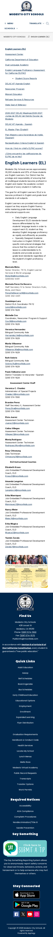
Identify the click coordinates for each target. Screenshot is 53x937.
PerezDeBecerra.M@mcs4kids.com (21, 293)
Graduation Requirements (25, 734)
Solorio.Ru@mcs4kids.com (17, 363)
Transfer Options (25, 784)
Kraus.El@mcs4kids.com (16, 476)
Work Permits (25, 789)
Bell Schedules (25, 678)
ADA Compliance (25, 811)
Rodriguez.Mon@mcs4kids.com (20, 445)
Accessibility (25, 805)
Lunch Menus (25, 756)
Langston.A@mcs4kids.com (18, 490)
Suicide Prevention (25, 827)
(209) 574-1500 (28, 632)
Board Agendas (25, 684)
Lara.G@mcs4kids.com (15, 307)
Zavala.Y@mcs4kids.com (16, 546)
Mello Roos (25, 762)
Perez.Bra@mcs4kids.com (17, 408)
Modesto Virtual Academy (25, 767)
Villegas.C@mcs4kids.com (17, 434)
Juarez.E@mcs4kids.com (17, 423)
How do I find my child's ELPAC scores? (24, 148)
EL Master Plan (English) (16, 129)
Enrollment (25, 711)
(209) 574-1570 (27, 635)
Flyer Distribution (25, 722)
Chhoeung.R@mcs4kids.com (18, 456)
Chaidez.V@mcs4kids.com (17, 394)
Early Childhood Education (25, 695)
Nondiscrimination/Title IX (25, 822)
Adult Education (25, 667)
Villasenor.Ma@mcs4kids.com (19, 349)
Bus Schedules (25, 689)
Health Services (25, 745)
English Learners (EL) (40, 37)
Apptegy (31, 933)
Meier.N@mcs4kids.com (16, 518)
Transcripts (25, 778)
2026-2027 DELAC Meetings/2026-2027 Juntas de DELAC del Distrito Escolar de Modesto (24, 116)
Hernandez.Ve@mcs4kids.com (19, 335)
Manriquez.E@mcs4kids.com (18, 504)
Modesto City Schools (14, 37)
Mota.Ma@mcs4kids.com (17, 276)
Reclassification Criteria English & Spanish (24, 143)
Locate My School (25, 751)
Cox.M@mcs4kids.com (15, 321)
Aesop (25, 673)
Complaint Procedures (25, 816)
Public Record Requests (25, 773)
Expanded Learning (25, 717)
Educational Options (25, 700)
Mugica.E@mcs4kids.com (17, 532)
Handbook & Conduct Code (25, 740)
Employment (25, 706)
